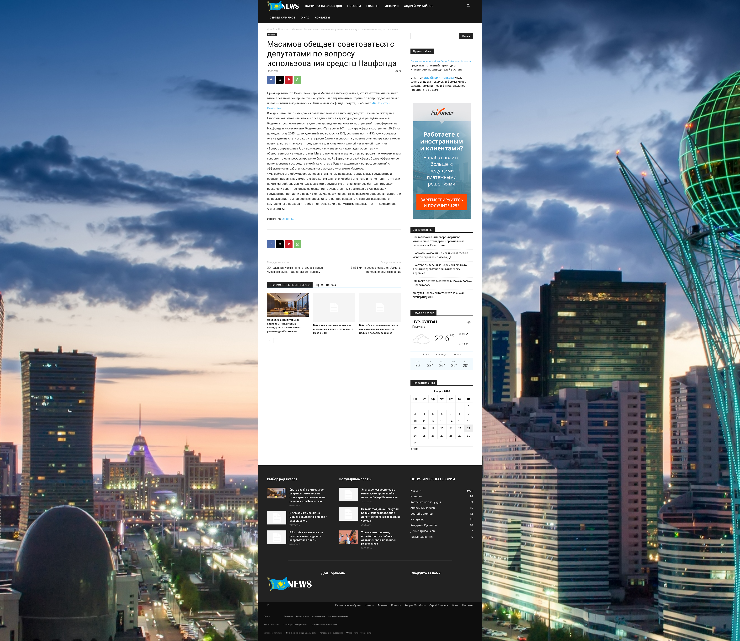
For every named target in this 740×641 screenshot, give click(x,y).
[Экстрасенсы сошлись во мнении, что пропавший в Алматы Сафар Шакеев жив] (348, 494)
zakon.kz (288, 219)
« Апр (414, 449)
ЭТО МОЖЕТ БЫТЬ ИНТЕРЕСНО (289, 285)
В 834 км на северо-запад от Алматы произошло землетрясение (376, 270)
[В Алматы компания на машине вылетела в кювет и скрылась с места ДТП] (334, 307)
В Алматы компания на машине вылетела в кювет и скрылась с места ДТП (333, 329)
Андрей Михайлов (418, 6)
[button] (468, 6)
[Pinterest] (289, 80)
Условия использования (331, 632)
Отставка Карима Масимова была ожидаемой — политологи (442, 283)
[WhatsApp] (297, 80)
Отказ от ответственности (358, 632)
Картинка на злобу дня (323, 6)
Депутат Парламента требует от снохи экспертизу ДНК (438, 295)
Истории (392, 6)
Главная (372, 6)
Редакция (288, 616)
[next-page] (275, 340)
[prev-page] (269, 340)
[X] (280, 80)
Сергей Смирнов (282, 17)
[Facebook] (271, 80)
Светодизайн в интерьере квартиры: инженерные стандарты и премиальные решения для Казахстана (438, 241)
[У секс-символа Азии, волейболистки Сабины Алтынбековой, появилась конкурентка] (348, 537)
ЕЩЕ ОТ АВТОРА (325, 285)
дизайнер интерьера (439, 77)
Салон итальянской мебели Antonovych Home (440, 61)
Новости (354, 6)
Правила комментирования (324, 624)
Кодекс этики (302, 616)
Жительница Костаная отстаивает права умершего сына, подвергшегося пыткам (295, 270)
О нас (305, 17)
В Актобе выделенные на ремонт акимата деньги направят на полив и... (306, 536)
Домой (271, 29)
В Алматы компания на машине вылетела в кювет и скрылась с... (308, 516)
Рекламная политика (338, 616)
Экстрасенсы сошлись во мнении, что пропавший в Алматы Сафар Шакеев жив (379, 493)
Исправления (318, 616)
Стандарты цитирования (295, 624)
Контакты (322, 17)
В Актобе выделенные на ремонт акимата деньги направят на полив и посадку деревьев (379, 329)
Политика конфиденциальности (301, 632)
